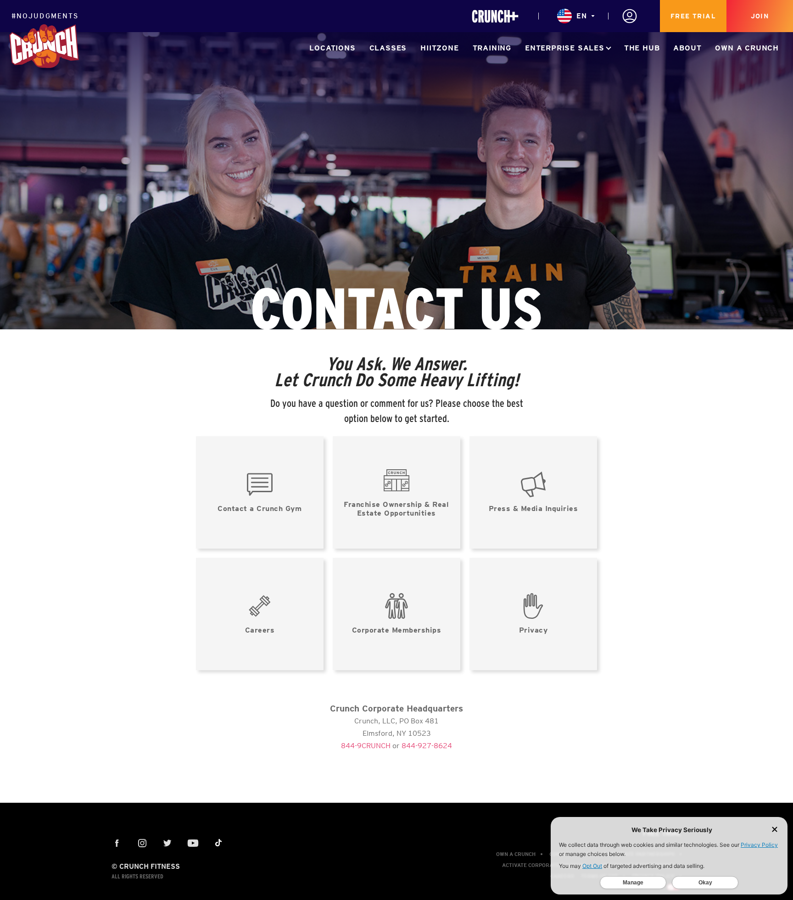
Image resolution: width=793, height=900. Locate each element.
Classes (388, 48)
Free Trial (693, 16)
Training (492, 48)
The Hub (642, 48)
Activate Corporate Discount (544, 865)
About (687, 48)
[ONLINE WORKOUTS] (495, 16)
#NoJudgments (44, 16)
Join (760, 16)
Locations (332, 48)
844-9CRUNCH (366, 745)
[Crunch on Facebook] (117, 844)
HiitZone (439, 48)
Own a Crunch (747, 48)
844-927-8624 (427, 745)
